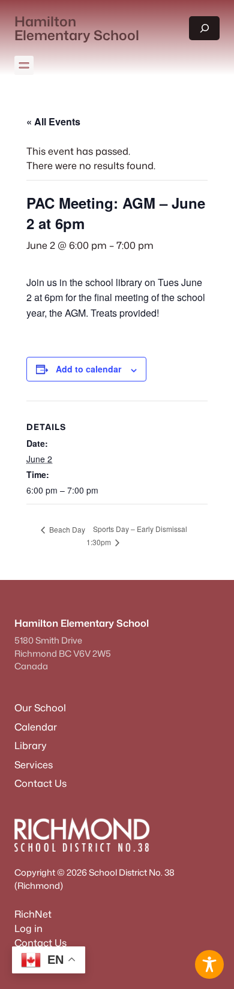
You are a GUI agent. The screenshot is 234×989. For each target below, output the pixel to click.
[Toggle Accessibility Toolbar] (209, 964)
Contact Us (40, 942)
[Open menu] (24, 65)
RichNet (33, 914)
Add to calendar (88, 369)
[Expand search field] (204, 28)
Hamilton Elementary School (76, 27)
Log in (28, 928)
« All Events (53, 121)
